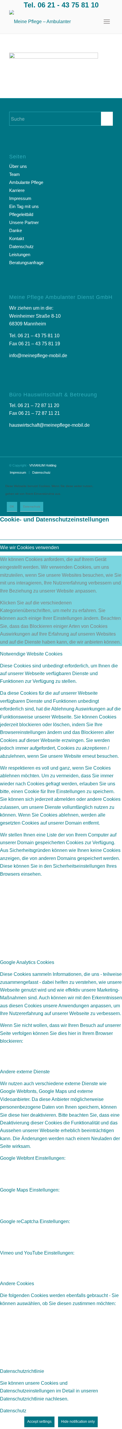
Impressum (20, 198)
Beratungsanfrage (26, 262)
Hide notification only (78, 1421)
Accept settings (39, 1421)
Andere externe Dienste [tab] (25, 1071)
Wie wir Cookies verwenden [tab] (29, 547)
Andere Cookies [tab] (17, 1283)
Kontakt (16, 238)
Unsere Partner (24, 222)
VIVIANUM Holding (42, 465)
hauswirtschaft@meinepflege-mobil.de (49, 425)
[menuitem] (107, 22)
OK (12, 506)
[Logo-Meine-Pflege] (50, 22)
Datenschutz (21, 246)
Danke (15, 230)
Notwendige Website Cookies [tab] (31, 653)
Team (14, 174)
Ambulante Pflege (26, 182)
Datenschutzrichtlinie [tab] (22, 1371)
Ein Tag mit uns (24, 206)
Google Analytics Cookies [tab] (27, 962)
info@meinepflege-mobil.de (38, 355)
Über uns (18, 166)
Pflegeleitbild (21, 214)
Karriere (17, 190)
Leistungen (19, 254)
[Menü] (107, 22)
